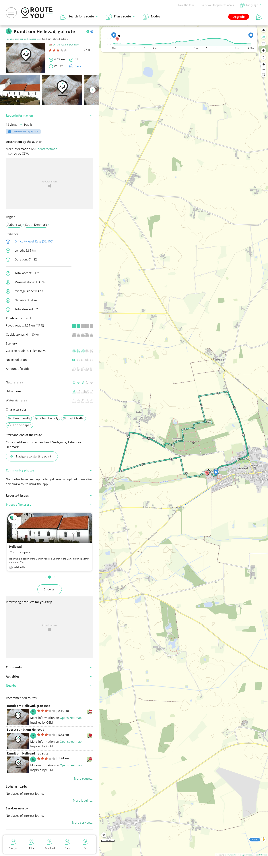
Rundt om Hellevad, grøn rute (28, 706)
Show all (49, 589)
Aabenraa (35, 38)
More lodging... (83, 801)
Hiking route (12, 38)
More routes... (83, 779)
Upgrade (239, 17)
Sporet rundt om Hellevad (25, 730)
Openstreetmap (46, 149)
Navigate (13, 848)
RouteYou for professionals (217, 5)
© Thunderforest (232, 854)
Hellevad (15, 547)
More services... (82, 823)
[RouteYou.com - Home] (37, 12)
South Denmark (36, 225)
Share (68, 848)
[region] (183, 440)
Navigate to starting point (33, 456)
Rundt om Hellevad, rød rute (27, 753)
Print (31, 848)
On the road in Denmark (66, 44)
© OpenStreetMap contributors (253, 854)
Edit (86, 848)
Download (49, 848)
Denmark (24, 38)
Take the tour (186, 5)
